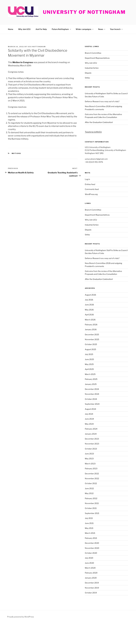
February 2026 (91, 324)
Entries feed (90, 184)
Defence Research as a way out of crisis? (102, 101)
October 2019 (91, 593)
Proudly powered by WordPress (20, 617)
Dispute (88, 73)
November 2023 (92, 444)
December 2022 (92, 473)
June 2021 (89, 523)
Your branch (115, 29)
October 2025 (91, 344)
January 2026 (91, 329)
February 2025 (91, 379)
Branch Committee (93, 53)
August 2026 (90, 295)
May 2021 (89, 528)
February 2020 (91, 573)
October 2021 (91, 508)
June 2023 (89, 453)
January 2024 (91, 434)
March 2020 (90, 568)
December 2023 (92, 439)
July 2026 (89, 300)
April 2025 (89, 369)
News (100, 29)
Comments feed (92, 189)
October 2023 (91, 449)
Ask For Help (41, 29)
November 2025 (92, 339)
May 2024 (89, 424)
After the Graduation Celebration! (99, 122)
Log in (87, 179)
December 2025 (92, 334)
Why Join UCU (24, 29)
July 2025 (89, 354)
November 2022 (92, 478)
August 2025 (90, 349)
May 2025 (89, 364)
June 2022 (89, 488)
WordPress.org (91, 194)
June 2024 (89, 419)
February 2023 (91, 468)
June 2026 (89, 304)
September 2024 (92, 404)
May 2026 (89, 310)
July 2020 (89, 558)
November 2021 (92, 503)
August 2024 (90, 409)
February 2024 (91, 429)
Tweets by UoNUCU (93, 132)
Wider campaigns (83, 29)
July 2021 (89, 518)
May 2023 (89, 458)
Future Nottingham (60, 29)
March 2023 (90, 463)
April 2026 (89, 314)
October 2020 (91, 553)
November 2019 (92, 588)
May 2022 (89, 493)
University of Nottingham (84, 12)
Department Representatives (97, 58)
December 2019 (92, 583)
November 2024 (92, 394)
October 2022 (91, 483)
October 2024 (91, 399)
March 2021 (90, 533)
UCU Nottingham (37, 47)
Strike (87, 78)
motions (16, 153)
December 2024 (92, 389)
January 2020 (91, 578)
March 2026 (90, 319)
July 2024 (89, 414)
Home (10, 29)
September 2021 (92, 513)
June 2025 (89, 359)
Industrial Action (92, 68)
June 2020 (89, 563)
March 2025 (90, 374)
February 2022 (91, 498)
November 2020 (92, 548)
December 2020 (92, 543)
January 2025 (91, 384)
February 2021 (91, 538)
